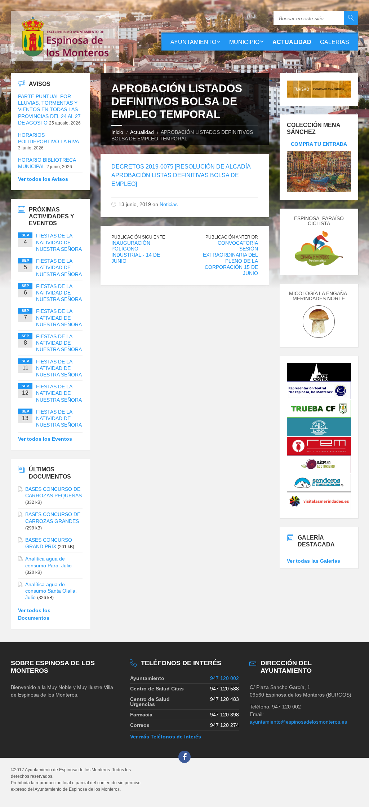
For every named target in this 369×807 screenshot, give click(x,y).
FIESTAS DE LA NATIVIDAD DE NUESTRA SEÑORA (59, 242)
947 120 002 (224, 678)
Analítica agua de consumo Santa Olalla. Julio (51, 590)
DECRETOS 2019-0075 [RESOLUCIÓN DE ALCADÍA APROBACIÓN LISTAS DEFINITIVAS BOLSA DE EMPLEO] (180, 175)
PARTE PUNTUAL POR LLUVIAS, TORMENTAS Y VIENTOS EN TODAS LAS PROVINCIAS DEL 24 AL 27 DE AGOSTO (49, 109)
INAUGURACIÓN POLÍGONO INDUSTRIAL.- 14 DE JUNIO (135, 252)
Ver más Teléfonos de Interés (165, 737)
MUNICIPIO (244, 42)
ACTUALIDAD (291, 42)
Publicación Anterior (231, 237)
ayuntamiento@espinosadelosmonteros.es (298, 722)
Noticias (169, 204)
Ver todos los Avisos (43, 179)
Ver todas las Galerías (313, 561)
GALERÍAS (334, 42)
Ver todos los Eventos (45, 439)
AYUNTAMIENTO (193, 42)
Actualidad (142, 132)
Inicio (117, 132)
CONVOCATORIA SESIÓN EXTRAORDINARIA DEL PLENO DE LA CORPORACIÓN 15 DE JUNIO (230, 258)
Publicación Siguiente (138, 237)
